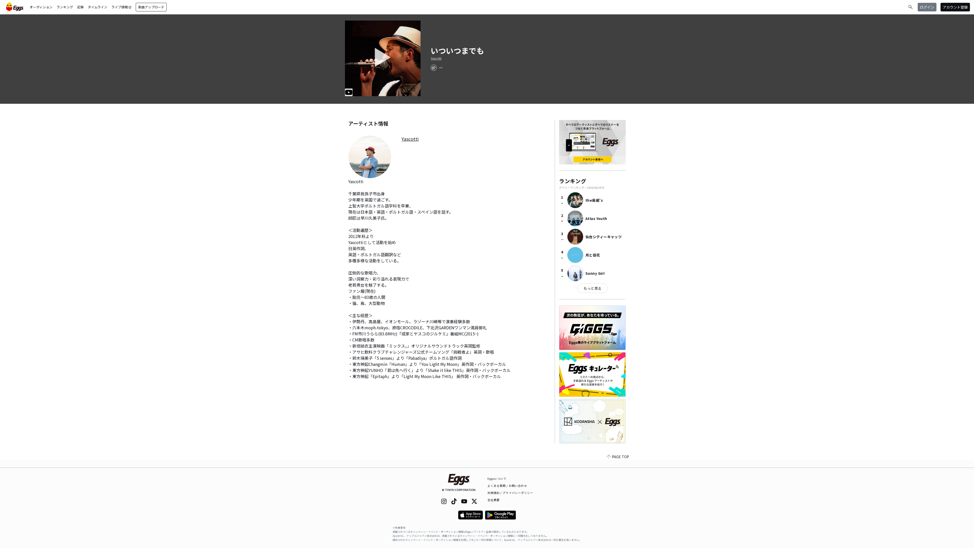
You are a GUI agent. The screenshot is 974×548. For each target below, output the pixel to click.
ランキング (65, 7)
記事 (80, 7)
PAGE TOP (620, 456)
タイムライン (97, 7)
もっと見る (592, 288)
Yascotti (436, 58)
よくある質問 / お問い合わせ (507, 486)
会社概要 (494, 500)
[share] (434, 68)
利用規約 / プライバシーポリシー (510, 493)
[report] (441, 68)
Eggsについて (497, 478)
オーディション (41, 7)
